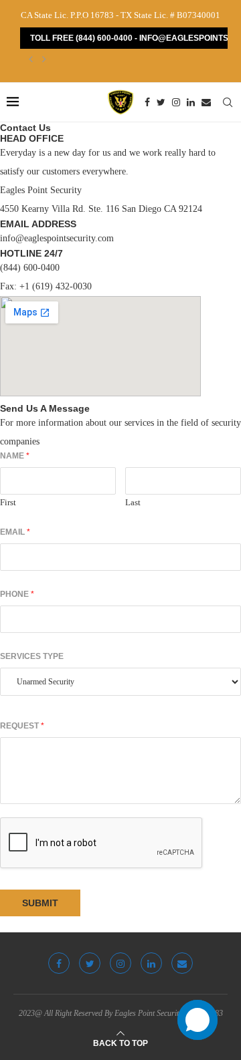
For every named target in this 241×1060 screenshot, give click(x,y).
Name (14, 455)
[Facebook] (147, 102)
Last (133, 502)
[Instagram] (176, 102)
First (8, 502)
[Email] (206, 102)
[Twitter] (161, 102)
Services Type (32, 656)
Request (22, 726)
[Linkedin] (191, 102)
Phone (17, 594)
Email (15, 532)
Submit (40, 903)
